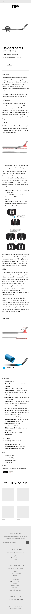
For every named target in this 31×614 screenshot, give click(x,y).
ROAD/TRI (15, 579)
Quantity (5, 62)
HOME (15, 571)
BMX (15, 577)
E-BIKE (15, 583)
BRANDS (15, 575)
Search (15, 559)
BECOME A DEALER (15, 591)
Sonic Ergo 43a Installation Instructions (14, 468)
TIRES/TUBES (15, 585)
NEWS (15, 589)
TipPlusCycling (18, 606)
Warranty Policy (15, 558)
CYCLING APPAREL (15, 581)
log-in (6, 54)
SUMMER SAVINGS (15, 573)
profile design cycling (9, 51)
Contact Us (20, 599)
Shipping (5, 57)
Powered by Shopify (15, 608)
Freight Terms (15, 556)
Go (27, 542)
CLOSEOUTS (15, 587)
